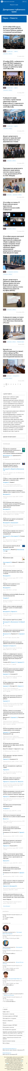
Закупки (4, 1022)
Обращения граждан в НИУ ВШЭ (10, 1025)
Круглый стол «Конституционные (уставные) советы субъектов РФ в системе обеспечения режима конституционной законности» (13, 353)
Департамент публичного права (14, 10)
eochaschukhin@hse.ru (10, 1001)
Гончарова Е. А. (6, 808)
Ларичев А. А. (14, 611)
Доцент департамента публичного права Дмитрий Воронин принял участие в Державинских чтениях (12, 138)
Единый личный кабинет (9, 436)
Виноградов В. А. (6, 469)
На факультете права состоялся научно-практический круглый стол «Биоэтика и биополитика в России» (13, 319)
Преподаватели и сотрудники (9, 1018)
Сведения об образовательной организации (12, 1035)
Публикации (6, 443)
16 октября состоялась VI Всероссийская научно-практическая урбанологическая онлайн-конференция (11, 205)
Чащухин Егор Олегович (9, 995)
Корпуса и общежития (8, 1020)
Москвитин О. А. (7, 633)
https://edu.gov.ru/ (7, 1052)
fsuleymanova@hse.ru (10, 970)
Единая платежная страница (9, 1041)
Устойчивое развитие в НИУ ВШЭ (10, 1016)
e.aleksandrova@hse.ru (10, 953)
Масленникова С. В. (7, 455)
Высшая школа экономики (8, 1)
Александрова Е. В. (15, 536)
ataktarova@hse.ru (10, 985)
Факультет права (14, 4)
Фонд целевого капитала (8, 1027)
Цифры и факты (6, 1011)
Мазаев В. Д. (14, 469)
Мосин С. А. (5, 818)
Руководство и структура (8, 1014)
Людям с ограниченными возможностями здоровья (12, 1038)
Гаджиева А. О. (6, 645)
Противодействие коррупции (9, 1029)
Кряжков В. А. (6, 860)
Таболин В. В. (20, 781)
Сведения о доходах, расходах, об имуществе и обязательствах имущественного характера (13, 1032)
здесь (22, 1060)
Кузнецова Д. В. (14, 522)
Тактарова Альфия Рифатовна (15, 978)
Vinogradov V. (6, 482)
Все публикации (7, 906)
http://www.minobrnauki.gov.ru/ (9, 1048)
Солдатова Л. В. (13, 781)
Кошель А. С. (13, 645)
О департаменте (7, 393)
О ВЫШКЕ (5, 1009)
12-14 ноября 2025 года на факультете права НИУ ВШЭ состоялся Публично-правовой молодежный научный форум (13, 29)
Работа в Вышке (6, 1043)
